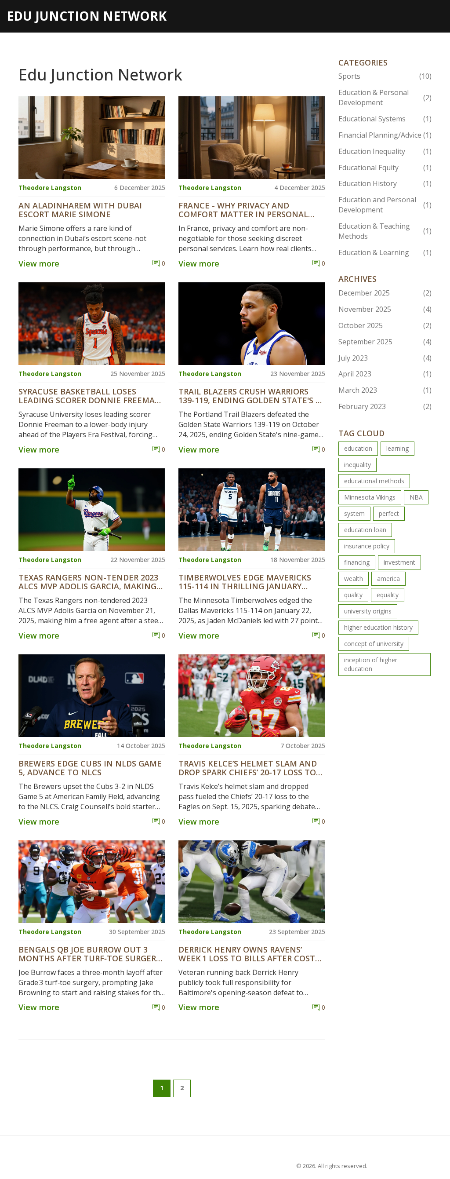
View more (38, 263)
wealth (353, 578)
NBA (416, 497)
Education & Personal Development (385, 97)
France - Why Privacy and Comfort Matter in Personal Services (243, 210)
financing (357, 562)
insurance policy (366, 546)
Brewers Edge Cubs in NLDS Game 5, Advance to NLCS (90, 768)
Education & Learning (385, 252)
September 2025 (385, 342)
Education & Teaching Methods (385, 231)
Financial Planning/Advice (385, 135)
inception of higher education (370, 664)
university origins (368, 611)
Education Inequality (385, 151)
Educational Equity (385, 167)
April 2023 (385, 374)
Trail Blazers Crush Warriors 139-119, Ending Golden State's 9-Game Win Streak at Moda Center (250, 396)
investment (399, 562)
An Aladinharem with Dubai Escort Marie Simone (80, 210)
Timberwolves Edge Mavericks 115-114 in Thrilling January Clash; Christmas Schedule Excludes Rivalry (244, 582)
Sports (385, 76)
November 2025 (385, 309)
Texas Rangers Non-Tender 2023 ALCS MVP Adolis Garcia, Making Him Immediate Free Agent (88, 582)
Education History (385, 183)
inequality (357, 464)
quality (353, 595)
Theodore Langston (49, 187)
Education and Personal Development (385, 205)
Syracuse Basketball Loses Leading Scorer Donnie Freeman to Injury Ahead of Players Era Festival (89, 396)
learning (397, 448)
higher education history (378, 627)
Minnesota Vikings (370, 497)
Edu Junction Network (87, 15)
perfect (389, 513)
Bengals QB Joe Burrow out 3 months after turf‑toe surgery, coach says (90, 954)
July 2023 (385, 358)
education (358, 448)
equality (388, 595)
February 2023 (385, 406)
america (388, 578)
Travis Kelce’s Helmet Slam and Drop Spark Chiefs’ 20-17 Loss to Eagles (247, 768)
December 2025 (385, 293)
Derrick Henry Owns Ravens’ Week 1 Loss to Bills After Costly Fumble (251, 954)
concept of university (373, 643)
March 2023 (385, 390)
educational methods (374, 481)
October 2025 (385, 325)
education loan (365, 530)
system (354, 513)
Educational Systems (385, 119)
